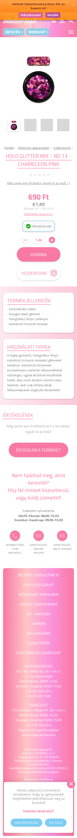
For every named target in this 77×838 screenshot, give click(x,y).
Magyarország (26, 823)
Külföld (55, 823)
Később (52, 15)
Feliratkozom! (31, 15)
